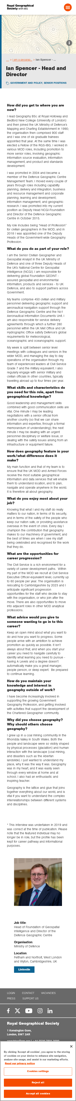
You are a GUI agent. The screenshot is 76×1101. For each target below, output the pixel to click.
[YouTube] (28, 1010)
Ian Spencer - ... (46, 59)
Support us (30, 998)
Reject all (38, 1082)
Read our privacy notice (20, 1063)
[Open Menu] (68, 7)
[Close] (71, 1046)
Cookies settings (38, 1071)
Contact (28, 993)
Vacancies (48, 993)
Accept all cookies (38, 1093)
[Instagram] (40, 1010)
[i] (39, 50)
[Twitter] (17, 1010)
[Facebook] (8, 1010)
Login (11, 993)
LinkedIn (24, 969)
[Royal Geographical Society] (19, 7)
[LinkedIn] (50, 1010)
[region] (38, 1071)
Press (11, 998)
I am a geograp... (22, 59)
